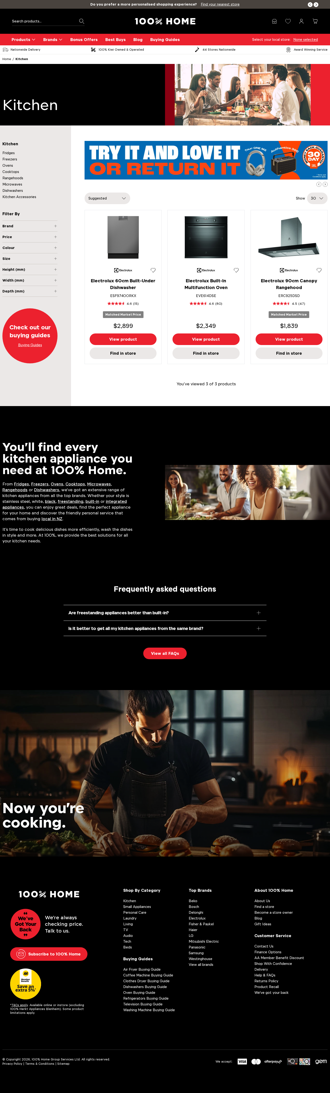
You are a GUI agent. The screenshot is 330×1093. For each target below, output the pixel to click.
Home (6, 59)
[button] (310, 4)
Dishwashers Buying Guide (145, 987)
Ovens (7, 165)
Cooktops (10, 171)
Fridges (8, 153)
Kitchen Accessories (19, 197)
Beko (193, 901)
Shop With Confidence (273, 963)
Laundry (129, 918)
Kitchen (21, 59)
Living (128, 924)
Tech (127, 941)
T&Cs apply (19, 1005)
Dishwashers (12, 190)
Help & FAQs (264, 975)
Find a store (264, 906)
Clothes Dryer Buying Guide (146, 981)
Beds (127, 947)
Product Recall (266, 987)
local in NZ (52, 519)
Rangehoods (12, 178)
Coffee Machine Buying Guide (148, 975)
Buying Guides (165, 39)
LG (191, 935)
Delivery (261, 969)
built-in (92, 501)
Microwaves (12, 184)
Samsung (196, 953)
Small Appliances (137, 906)
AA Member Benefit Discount (279, 958)
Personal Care (134, 912)
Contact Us (263, 946)
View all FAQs (165, 653)
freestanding (70, 501)
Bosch (194, 906)
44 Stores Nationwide (219, 49)
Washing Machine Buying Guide (149, 1010)
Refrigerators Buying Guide (146, 998)
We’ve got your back (271, 992)
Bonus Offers (84, 39)
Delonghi (196, 912)
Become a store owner (273, 912)
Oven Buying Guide (139, 992)
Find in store (123, 353)
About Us (262, 901)
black (50, 501)
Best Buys (115, 39)
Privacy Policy (12, 1063)
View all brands (201, 964)
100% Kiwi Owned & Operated (121, 49)
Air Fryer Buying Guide (142, 969)
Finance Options (267, 952)
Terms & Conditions (39, 1063)
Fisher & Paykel (201, 924)
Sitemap (63, 1063)
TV (125, 930)
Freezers (9, 159)
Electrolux (197, 918)
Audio (128, 935)
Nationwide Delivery (25, 49)
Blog (138, 39)
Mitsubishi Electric (204, 941)
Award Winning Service (311, 49)
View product (123, 339)
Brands (50, 39)
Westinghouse (200, 959)
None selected (305, 39)
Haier (193, 930)
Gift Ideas (262, 924)
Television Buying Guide (143, 1004)
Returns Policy (266, 981)
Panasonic (197, 947)
